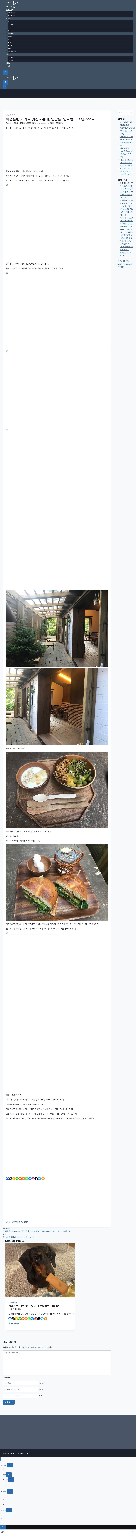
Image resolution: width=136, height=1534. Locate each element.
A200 (9, 42)
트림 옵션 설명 (12, 51)
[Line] (17, 1178)
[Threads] (36, 1178)
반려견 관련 (11, 15)
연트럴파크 (17, 1222)
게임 (8, 63)
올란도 (10, 36)
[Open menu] (4, 87)
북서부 (13, 24)
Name (42, 1383)
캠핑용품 (10, 60)
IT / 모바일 (10, 7)
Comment (7, 1378)
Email (41, 1389)
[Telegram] (39, 1178)
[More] (43, 1178)
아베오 (10, 39)
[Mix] (23, 1178)
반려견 (5, 1465)
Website (42, 1396)
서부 (12, 27)
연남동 (9, 1222)
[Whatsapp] (26, 1178)
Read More (13, 1324)
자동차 (5, 1491)
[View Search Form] (5, 72)
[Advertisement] (57, 149)
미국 (6, 1479)
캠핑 (4, 1510)
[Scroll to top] (130, 1520)
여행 (4, 1475)
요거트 (25, 1222)
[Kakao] (14, 1178)
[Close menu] (0, 1459)
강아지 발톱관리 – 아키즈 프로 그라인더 (19, 1236)
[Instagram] (33, 1178)
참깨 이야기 (11, 12)
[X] (10, 1178)
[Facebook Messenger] (29, 1178)
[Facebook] (7, 1178)
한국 (9, 30)
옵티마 (10, 45)
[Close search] (3, 1527)
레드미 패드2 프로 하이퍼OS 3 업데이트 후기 (126, 163)
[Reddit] (20, 1178)
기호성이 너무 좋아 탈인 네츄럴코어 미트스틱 (34, 1305)
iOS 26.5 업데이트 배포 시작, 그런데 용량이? (126, 171)
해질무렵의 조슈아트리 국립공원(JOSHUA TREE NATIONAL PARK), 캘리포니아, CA (36, 1230)
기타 (9, 48)
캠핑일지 (10, 57)
